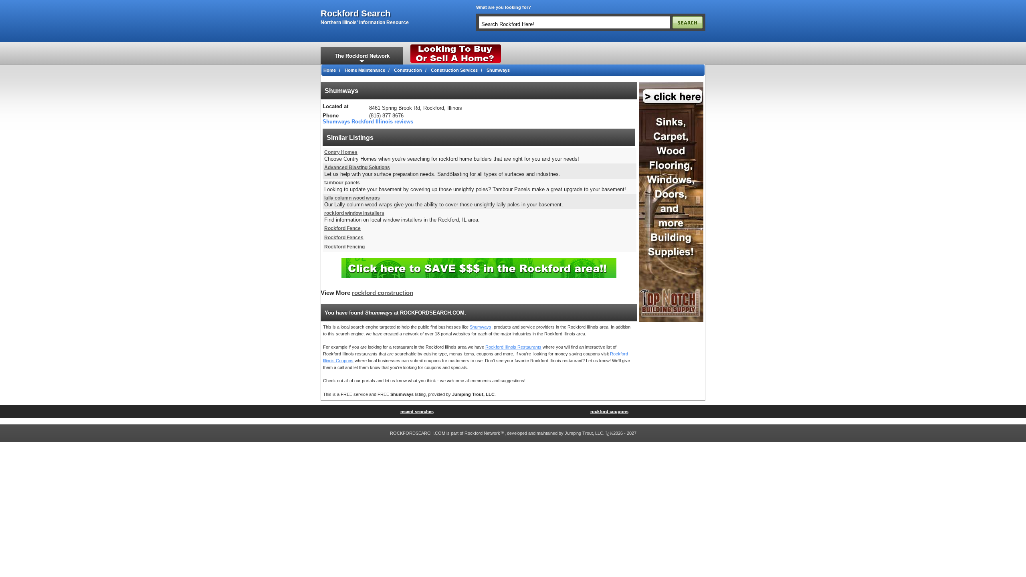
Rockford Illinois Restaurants (513, 347)
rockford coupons (609, 411)
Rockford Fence (342, 228)
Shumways (480, 327)
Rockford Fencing (344, 247)
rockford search (355, 13)
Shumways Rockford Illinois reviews (368, 122)
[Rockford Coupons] (478, 261)
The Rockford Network (362, 56)
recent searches (417, 411)
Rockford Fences (344, 237)
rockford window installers (354, 213)
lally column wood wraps (352, 198)
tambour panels (342, 183)
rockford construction (382, 293)
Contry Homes (340, 152)
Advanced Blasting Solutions (357, 167)
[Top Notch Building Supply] (671, 84)
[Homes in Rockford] (456, 46)
